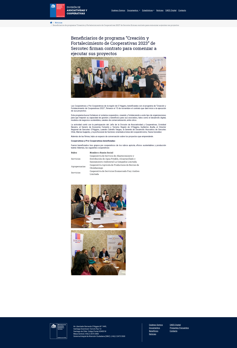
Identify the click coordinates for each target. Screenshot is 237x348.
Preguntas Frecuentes (179, 328)
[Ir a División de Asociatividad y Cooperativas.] (51, 22)
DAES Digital (170, 10)
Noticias (159, 10)
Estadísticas (147, 10)
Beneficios (153, 331)
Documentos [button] (133, 10)
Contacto (182, 10)
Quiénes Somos (118, 10)
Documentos (154, 328)
